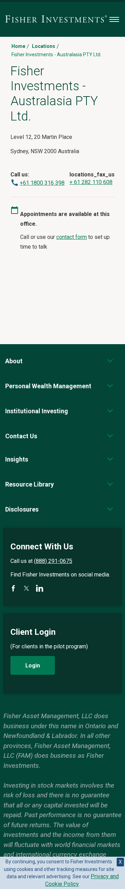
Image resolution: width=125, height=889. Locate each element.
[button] (13, 361)
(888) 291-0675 (53, 561)
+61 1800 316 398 (42, 183)
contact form (71, 237)
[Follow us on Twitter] (26, 588)
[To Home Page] (56, 19)
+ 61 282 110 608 (90, 182)
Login (32, 665)
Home (18, 46)
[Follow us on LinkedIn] (39, 588)
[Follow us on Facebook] (13, 588)
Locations (43, 46)
